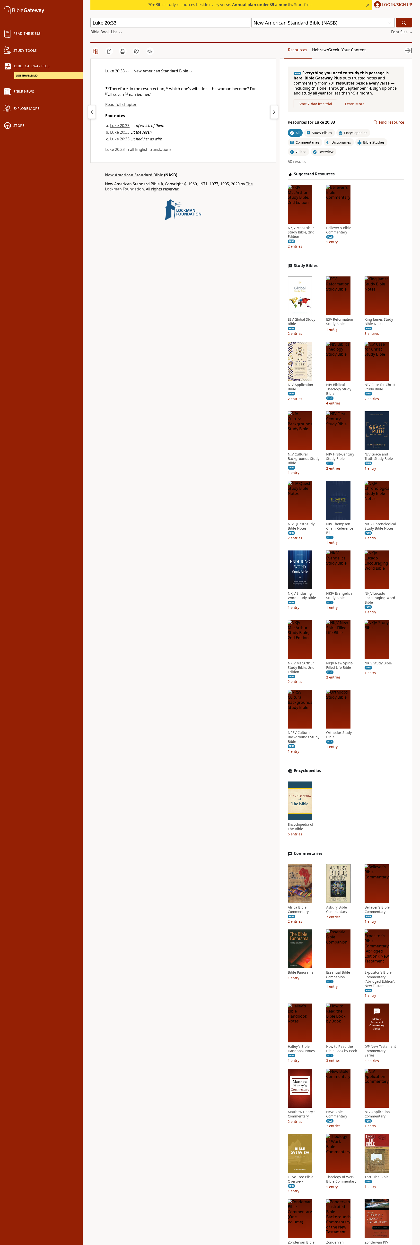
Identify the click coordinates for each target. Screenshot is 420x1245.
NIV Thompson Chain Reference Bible (339, 528)
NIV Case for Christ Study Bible (380, 387)
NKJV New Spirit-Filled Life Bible (339, 665)
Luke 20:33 (120, 125)
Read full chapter (121, 104)
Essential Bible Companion (338, 974)
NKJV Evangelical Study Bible (339, 595)
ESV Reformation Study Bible (339, 321)
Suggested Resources (314, 174)
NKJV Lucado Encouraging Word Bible (380, 597)
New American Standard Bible (134, 175)
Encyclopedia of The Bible (300, 826)
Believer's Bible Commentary (338, 230)
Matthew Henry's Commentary (301, 1114)
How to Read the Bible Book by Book (341, 1048)
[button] (392, 5)
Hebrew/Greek (325, 49)
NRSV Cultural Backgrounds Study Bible (303, 737)
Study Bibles (306, 265)
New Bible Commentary (336, 1114)
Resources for (311, 122)
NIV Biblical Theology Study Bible (338, 389)
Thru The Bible (377, 1177)
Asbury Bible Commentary (336, 909)
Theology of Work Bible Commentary (341, 1179)
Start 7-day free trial (315, 103)
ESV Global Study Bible (301, 321)
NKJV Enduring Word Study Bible (302, 595)
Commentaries (308, 853)
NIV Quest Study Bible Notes (301, 526)
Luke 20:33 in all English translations (138, 149)
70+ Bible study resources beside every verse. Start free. (230, 4)
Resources (297, 49)
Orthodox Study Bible (339, 734)
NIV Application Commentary (377, 1114)
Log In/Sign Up (397, 4)
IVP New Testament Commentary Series (380, 1050)
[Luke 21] (274, 112)
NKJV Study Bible (378, 663)
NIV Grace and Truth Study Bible (379, 456)
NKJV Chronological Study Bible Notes (380, 526)
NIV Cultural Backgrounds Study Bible (303, 458)
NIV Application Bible (300, 387)
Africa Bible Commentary (298, 909)
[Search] (404, 22)
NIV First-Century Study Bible (340, 456)
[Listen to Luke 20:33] (150, 51)
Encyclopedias (307, 770)
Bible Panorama (301, 972)
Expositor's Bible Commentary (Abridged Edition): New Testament (380, 979)
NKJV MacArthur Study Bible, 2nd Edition (301, 232)
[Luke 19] (92, 112)
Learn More (354, 103)
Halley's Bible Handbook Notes (301, 1048)
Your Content (353, 49)
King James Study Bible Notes (379, 321)
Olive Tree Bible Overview (300, 1179)
